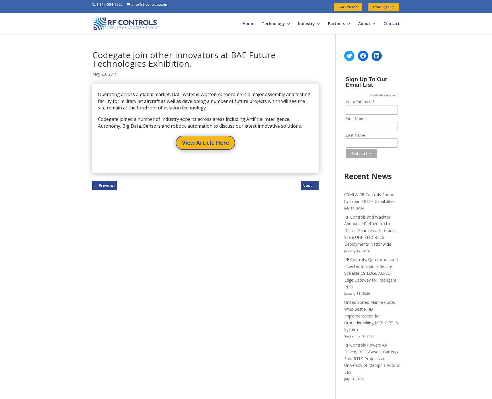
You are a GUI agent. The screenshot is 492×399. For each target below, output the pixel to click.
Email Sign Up (384, 7)
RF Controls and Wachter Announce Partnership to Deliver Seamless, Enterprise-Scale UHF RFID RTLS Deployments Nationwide (371, 230)
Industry (306, 24)
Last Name (355, 135)
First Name (356, 118)
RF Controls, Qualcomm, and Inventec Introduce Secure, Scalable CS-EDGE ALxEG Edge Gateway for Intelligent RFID (371, 273)
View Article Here (205, 142)
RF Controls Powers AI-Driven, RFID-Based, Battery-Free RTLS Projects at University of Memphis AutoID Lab (372, 358)
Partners (336, 24)
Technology (273, 24)
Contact (392, 24)
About (364, 24)
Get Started (348, 7)
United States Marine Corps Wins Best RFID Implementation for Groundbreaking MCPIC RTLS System (371, 316)
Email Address (360, 101)
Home (248, 24)
